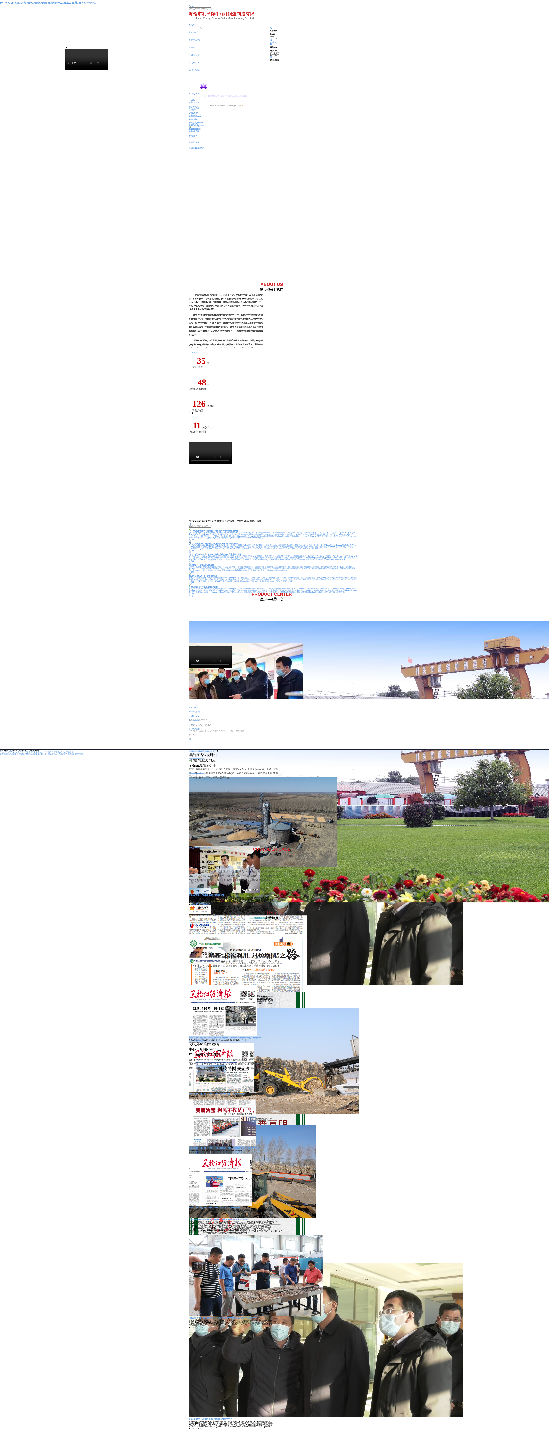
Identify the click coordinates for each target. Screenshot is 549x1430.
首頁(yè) (192, 24)
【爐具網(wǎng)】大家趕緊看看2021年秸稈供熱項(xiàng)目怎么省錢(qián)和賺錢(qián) (223, 1318)
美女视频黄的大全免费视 (28, 754)
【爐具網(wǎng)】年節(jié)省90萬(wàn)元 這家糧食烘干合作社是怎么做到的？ (219, 1219)
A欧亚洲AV (63, 754)
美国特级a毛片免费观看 (9, 754)
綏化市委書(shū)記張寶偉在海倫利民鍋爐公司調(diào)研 (210, 1419)
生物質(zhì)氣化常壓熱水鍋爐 (200, 847)
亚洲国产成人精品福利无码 (48, 754)
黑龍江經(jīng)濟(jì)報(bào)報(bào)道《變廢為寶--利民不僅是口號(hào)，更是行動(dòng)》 (224, 1148)
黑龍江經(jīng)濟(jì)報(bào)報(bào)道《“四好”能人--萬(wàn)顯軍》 (215, 1207)
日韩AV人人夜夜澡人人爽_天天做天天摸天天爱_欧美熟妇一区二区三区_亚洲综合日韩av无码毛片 (49, 2)
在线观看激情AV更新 (76, 754)
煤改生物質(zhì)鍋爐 (196, 1040)
